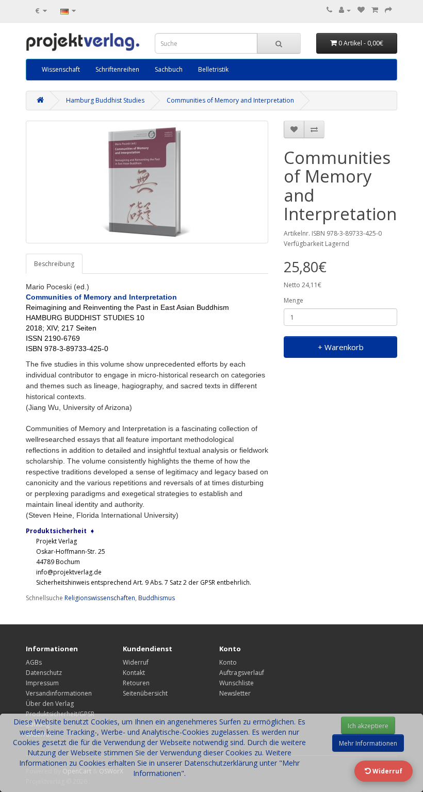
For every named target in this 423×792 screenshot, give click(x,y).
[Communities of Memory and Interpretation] (147, 182)
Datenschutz (44, 672)
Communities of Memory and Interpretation (230, 100)
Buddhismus (156, 597)
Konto (228, 662)
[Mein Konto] (345, 10)
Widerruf (136, 662)
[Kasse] (388, 10)
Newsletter (235, 693)
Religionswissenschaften (99, 597)
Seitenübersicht (145, 693)
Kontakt (134, 672)
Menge (293, 300)
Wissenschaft (61, 69)
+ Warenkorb (341, 347)
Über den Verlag (50, 703)
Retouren (136, 683)
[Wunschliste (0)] (361, 10)
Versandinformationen (59, 693)
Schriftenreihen (117, 69)
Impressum (42, 683)
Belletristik (213, 69)
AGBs (34, 662)
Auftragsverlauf (241, 672)
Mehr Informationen (368, 743)
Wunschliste (236, 683)
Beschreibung (54, 263)
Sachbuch (169, 69)
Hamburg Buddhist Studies (105, 100)
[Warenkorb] (374, 10)
